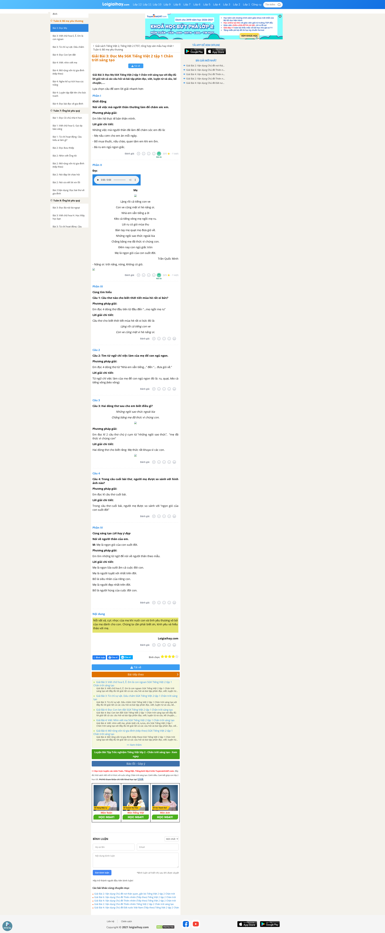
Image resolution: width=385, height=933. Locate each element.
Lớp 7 (187, 4)
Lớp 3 (226, 4)
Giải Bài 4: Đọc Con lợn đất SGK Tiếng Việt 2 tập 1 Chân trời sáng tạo (134, 709)
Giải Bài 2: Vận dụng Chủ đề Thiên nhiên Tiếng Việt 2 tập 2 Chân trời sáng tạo (134, 904)
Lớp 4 (216, 4)
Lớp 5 (206, 4)
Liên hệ (110, 921)
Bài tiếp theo (136, 674)
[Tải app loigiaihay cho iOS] (215, 51)
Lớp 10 (157, 4)
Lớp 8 (177, 4)
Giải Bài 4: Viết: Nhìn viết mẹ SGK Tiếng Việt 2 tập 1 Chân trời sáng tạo (135, 720)
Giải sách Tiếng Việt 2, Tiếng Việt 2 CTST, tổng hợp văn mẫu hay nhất (133, 46)
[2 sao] (166, 656)
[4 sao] (173, 656)
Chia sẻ (114, 657)
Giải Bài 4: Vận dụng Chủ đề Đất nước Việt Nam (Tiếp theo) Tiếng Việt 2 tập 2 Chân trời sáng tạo (136, 907)
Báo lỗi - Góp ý (135, 763)
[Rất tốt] (159, 154)
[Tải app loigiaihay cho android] (194, 51)
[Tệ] (144, 154)
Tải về (137, 65)
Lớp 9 (167, 4)
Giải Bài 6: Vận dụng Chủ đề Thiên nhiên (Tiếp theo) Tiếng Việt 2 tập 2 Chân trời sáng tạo (135, 897)
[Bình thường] (149, 154)
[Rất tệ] (138, 154)
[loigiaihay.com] (115, 5)
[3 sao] (169, 656)
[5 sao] (177, 656)
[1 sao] (162, 656)
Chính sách (126, 921)
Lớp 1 (246, 4)
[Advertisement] (206, 133)
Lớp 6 (196, 4)
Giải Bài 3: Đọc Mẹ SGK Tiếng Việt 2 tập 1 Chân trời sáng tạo (132, 57)
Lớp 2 (236, 4)
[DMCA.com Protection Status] (165, 928)
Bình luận (100, 657)
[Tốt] (154, 154)
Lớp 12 (137, 4)
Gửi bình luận (102, 872)
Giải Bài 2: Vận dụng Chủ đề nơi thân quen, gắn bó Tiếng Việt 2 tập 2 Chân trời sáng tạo (134, 893)
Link (140, 779)
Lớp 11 (147, 4)
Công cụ (256, 4)
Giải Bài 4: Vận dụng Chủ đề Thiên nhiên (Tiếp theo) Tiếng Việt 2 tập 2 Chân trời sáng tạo (135, 900)
